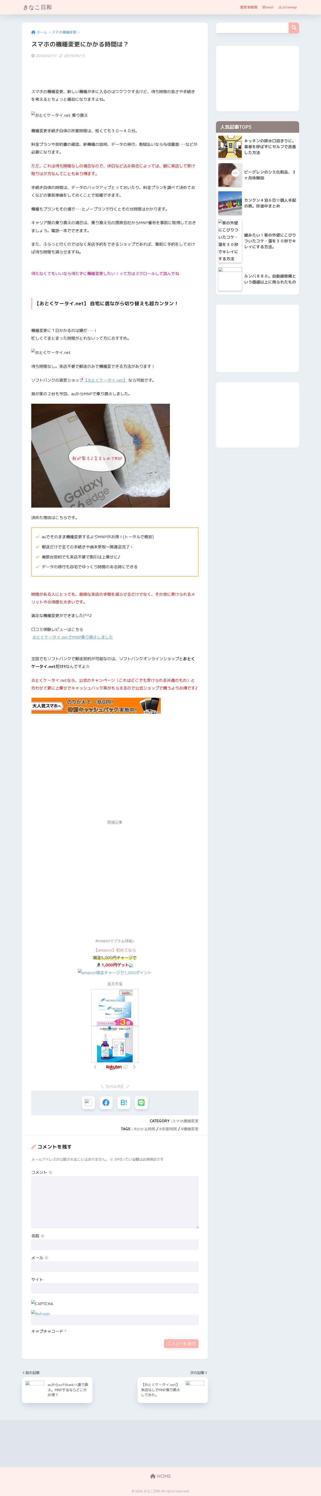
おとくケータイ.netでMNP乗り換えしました (72, 637)
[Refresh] (40, 1313)
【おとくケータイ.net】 (105, 380)
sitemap (290, 7)
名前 (37, 1236)
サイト (37, 1279)
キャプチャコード (47, 1331)
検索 (294, 28)
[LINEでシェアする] (141, 1102)
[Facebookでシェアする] (106, 1102)
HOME (163, 1476)
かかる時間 (146, 1129)
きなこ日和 (37, 7)
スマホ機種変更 (185, 1121)
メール (39, 1257)
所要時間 (169, 1129)
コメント (41, 1172)
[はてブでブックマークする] (123, 1102)
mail (270, 7)
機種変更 (191, 1129)
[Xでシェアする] (88, 1102)
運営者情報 (249, 7)
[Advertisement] (70, 774)
